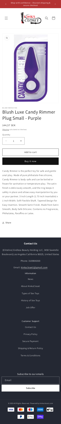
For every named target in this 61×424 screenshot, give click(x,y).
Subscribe (30, 388)
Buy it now (30, 161)
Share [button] (8, 222)
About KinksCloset (30, 286)
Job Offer (30, 307)
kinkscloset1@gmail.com (34, 267)
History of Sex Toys (30, 300)
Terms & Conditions (30, 355)
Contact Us (30, 327)
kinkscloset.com (46, 403)
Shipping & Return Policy (30, 348)
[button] (6, 18)
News (30, 279)
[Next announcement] (55, 4)
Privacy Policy (30, 334)
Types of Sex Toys (30, 293)
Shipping (5, 129)
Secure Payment (30, 341)
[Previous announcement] (5, 4)
